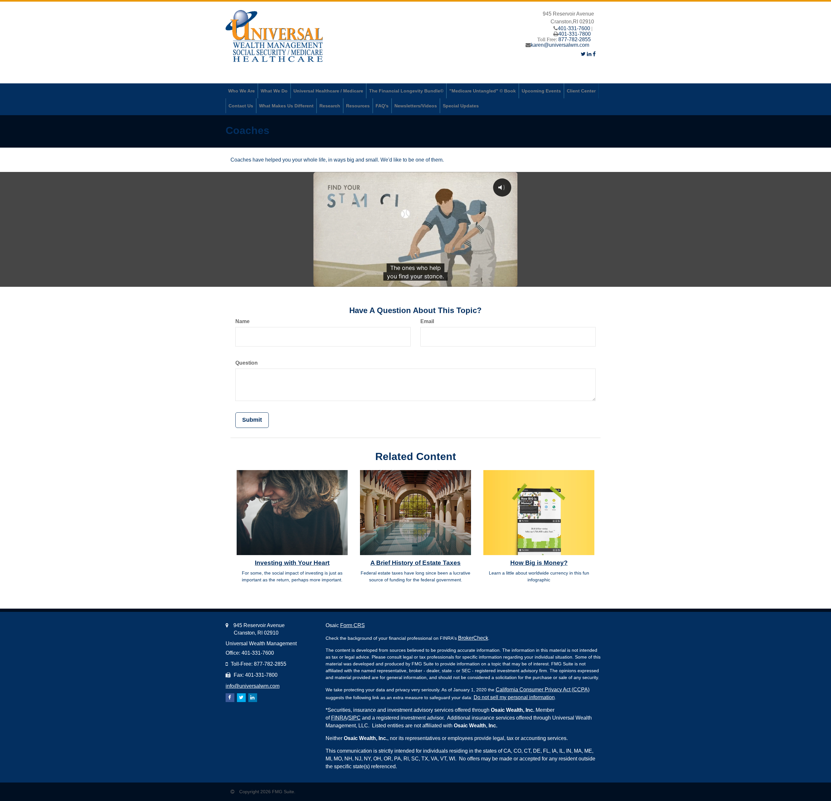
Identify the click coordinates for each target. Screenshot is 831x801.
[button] (241, 90)
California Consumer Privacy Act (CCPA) (542, 689)
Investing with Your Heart (292, 562)
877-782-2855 (574, 39)
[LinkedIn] (589, 54)
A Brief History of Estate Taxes (415, 562)
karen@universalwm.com (560, 45)
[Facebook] (594, 54)
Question (246, 363)
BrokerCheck (473, 638)
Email (427, 321)
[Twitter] (583, 54)
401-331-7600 (574, 28)
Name (242, 321)
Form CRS (352, 625)
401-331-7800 (574, 34)
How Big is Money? (539, 562)
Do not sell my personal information (514, 697)
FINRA (339, 718)
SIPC (354, 718)
